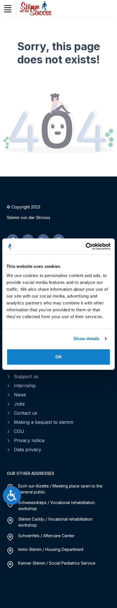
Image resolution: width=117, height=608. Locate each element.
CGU (19, 431)
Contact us (25, 413)
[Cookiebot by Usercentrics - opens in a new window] (85, 246)
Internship (25, 385)
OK (58, 356)
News (20, 395)
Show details (86, 338)
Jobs (19, 404)
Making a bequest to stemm (43, 422)
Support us (26, 376)
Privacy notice (29, 440)
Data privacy (27, 449)
